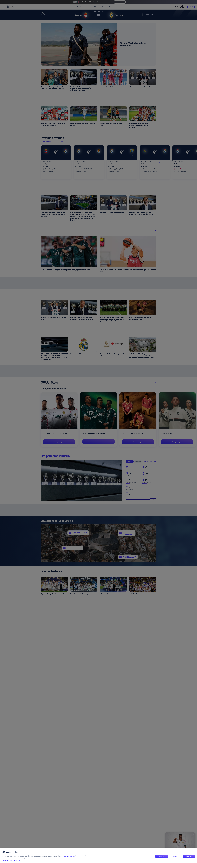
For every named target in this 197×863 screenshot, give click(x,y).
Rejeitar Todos (189, 856)
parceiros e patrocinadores (69, 856)
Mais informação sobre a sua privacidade (11, 860)
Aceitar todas (161, 856)
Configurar (175, 856)
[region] (98, 855)
